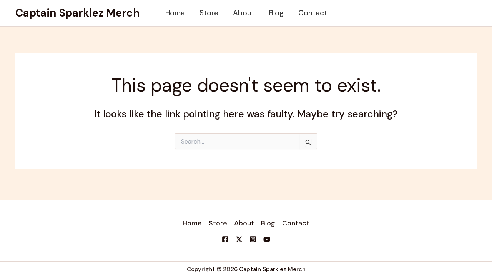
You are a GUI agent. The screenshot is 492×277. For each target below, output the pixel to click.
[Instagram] (252, 239)
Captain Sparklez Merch (77, 13)
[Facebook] (225, 239)
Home (175, 13)
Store (208, 13)
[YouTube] (266, 239)
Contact (312, 13)
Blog (276, 13)
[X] (239, 239)
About (243, 13)
